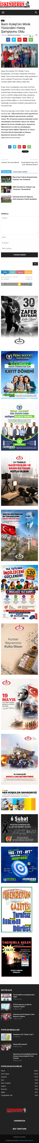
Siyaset (3, 1086)
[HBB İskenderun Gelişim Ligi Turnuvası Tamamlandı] (6, 189)
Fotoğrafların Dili (6, 1095)
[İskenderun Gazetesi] (19, 5)
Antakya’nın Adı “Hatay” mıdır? (23, 1034)
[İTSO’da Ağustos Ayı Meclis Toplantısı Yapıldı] (6, 1007)
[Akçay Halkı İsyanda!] (6, 1046)
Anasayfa (3, 17)
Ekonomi (4, 1089)
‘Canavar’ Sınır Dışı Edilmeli (10, 162)
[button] (36, 12)
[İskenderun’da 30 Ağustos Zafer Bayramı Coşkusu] (6, 1016)
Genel (3, 1071)
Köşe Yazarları (6, 1083)
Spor (9, 17)
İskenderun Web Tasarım (25, 1140)
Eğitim (3, 1092)
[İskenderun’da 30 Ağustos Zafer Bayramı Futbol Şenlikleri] (6, 199)
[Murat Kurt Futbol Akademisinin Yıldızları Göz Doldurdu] (6, 179)
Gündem (4, 1077)
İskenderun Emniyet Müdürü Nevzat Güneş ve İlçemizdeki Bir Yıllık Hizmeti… (25, 1056)
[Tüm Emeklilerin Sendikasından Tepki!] (6, 997)
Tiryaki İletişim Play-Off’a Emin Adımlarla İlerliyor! (29, 164)
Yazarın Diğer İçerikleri (20, 172)
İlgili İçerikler (6, 172)
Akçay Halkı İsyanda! (20, 1044)
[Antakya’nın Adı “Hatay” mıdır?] (6, 1037)
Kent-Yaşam (5, 1074)
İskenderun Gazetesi (14, 35)
